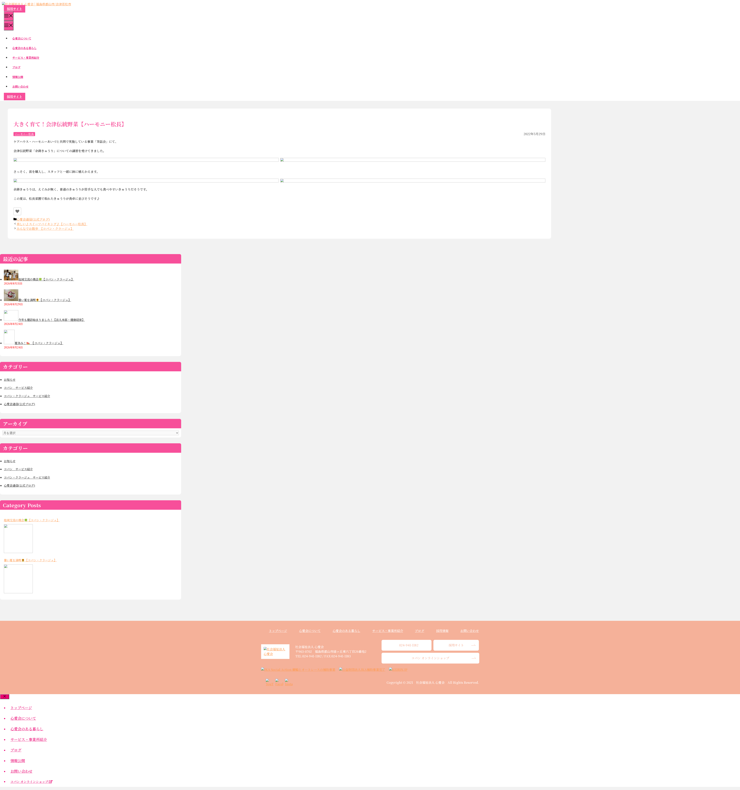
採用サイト (14, 9)
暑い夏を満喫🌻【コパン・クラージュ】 (30, 560)
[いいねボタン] (17, 211)
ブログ (16, 67)
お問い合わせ (20, 86)
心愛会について (21, 38)
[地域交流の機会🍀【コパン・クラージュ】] (18, 538)
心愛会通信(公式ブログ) (33, 219)
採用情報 (442, 630)
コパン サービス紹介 (18, 388)
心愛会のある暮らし (24, 48)
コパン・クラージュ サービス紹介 (27, 396)
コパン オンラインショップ (29, 781)
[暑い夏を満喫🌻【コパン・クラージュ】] (18, 578)
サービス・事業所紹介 (25, 57)
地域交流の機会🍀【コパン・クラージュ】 (32, 520)
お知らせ (9, 379)
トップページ (278, 630)
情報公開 (17, 77)
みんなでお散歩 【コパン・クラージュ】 (45, 228)
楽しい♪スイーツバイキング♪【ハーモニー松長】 (52, 224)
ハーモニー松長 (24, 134)
